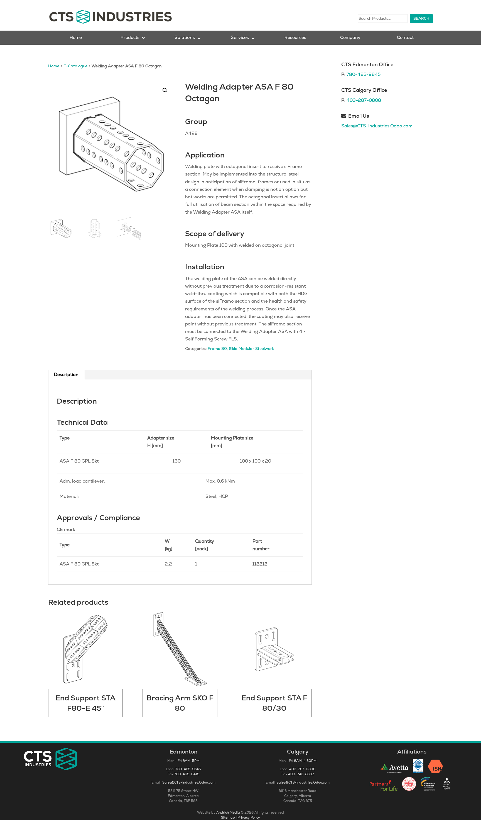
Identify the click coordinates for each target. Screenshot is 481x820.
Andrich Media (228, 812)
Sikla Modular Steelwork (251, 348)
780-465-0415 (186, 774)
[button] (165, 90)
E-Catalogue (75, 65)
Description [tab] (66, 374)
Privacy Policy (248, 817)
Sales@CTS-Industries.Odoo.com (377, 126)
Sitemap (228, 817)
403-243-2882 (301, 774)
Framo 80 (217, 348)
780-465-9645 (364, 74)
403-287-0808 (364, 100)
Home (53, 65)
